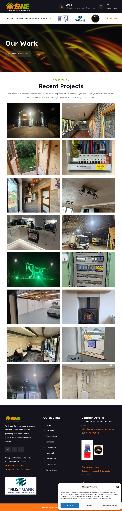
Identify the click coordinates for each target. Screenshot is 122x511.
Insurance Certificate (14, 465)
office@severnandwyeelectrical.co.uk (97, 429)
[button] (117, 487)
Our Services (31, 18)
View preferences (109, 505)
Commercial (51, 447)
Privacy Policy (52, 464)
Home (10, 18)
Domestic (50, 442)
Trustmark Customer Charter (18, 469)
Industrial (50, 453)
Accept (70, 505)
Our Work (19, 18)
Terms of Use (51, 470)
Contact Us (46, 18)
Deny (89, 505)
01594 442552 (92, 433)
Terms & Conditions (90, 467)
